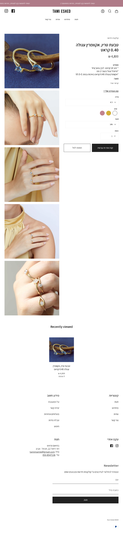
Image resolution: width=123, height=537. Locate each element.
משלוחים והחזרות (51, 414)
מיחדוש (115, 408)
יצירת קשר (54, 408)
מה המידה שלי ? (111, 91)
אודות (116, 414)
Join (86, 499)
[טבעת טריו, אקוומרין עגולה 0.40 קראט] (61, 349)
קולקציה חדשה (112, 38)
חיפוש (56, 426)
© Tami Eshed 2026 (112, 520)
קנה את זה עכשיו (105, 147)
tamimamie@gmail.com (42, 451)
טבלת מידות (54, 420)
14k (111, 124)
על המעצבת (53, 401)
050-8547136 (49, 455)
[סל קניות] (116, 11)
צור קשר (114, 420)
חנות (116, 401)
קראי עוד (114, 83)
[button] (76, 19)
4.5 (111, 102)
